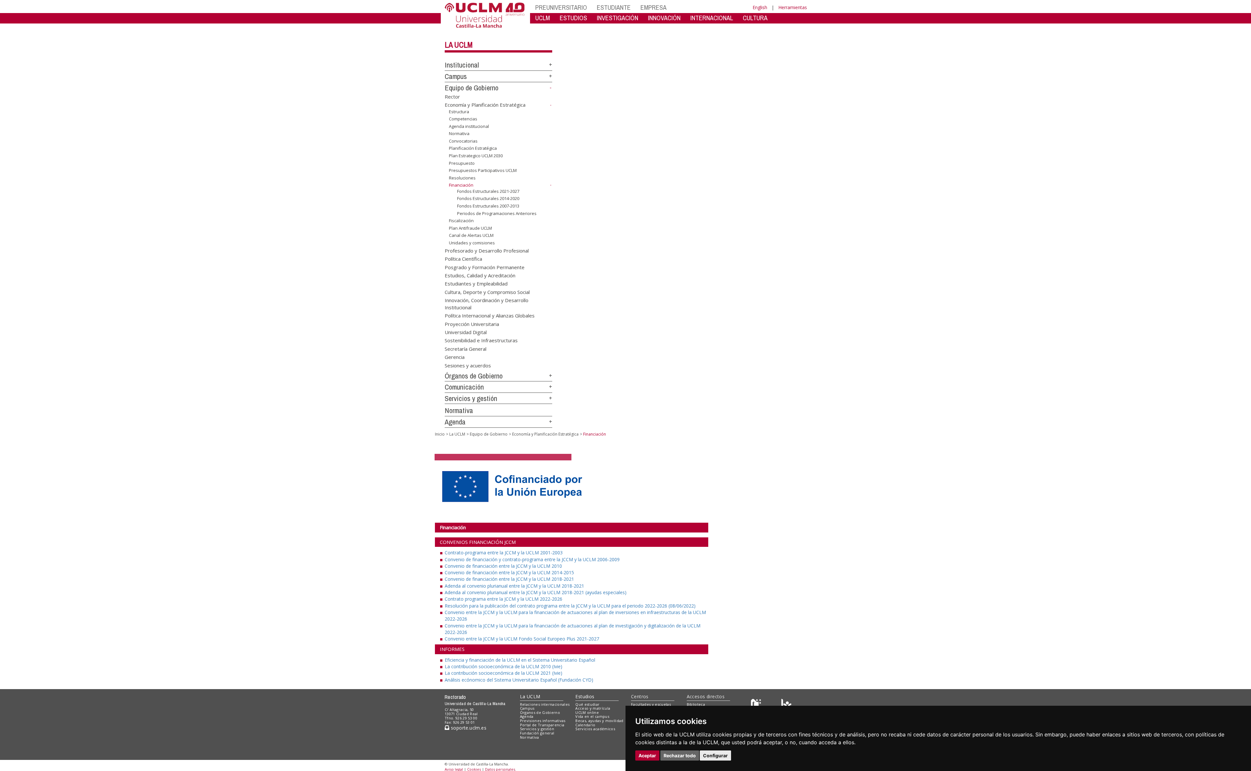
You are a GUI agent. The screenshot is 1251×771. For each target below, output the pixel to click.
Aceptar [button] (647, 755)
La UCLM (459, 44)
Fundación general (537, 733)
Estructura (459, 112)
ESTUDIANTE (614, 7)
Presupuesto (462, 163)
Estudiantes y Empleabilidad (476, 283)
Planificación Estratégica (473, 148)
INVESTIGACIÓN (617, 17)
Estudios (584, 696)
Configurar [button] (715, 755)
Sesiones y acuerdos (468, 365)
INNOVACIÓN (664, 17)
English (760, 7)
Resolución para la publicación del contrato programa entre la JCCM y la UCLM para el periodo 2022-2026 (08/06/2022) (570, 606)
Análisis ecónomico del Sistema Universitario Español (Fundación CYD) (519, 680)
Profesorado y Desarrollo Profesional (487, 250)
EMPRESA (653, 7)
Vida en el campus (592, 716)
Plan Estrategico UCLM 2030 (476, 156)
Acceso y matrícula (592, 708)
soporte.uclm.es (467, 728)
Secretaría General (465, 348)
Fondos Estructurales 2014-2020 (488, 198)
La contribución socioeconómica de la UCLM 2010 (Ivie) (503, 666)
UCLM (542, 17)
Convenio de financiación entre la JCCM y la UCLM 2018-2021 (509, 579)
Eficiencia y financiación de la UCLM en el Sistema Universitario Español (520, 660)
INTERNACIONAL (711, 17)
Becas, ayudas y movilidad (599, 720)
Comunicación (464, 387)
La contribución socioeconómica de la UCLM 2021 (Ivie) (503, 673)
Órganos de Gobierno (474, 376)
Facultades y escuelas (651, 704)
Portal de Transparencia (542, 724)
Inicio (440, 434)
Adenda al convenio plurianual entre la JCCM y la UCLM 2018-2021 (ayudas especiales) (535, 592)
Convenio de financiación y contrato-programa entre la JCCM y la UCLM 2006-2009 (532, 559)
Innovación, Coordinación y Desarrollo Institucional (486, 303)
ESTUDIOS (573, 17)
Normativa (459, 133)
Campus (456, 76)
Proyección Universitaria (472, 323)
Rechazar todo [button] (680, 755)
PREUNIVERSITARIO (561, 7)
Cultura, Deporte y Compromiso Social (487, 291)
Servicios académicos (595, 728)
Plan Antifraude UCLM (470, 228)
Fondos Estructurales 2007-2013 (488, 206)
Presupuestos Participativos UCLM (483, 170)
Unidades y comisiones (472, 243)
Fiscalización (461, 221)
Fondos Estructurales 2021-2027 (488, 191)
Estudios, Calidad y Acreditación (480, 275)
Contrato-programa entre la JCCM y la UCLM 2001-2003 (504, 552)
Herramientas (792, 7)
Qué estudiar (587, 704)
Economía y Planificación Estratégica (485, 104)
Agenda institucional (469, 126)
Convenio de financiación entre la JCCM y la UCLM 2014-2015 (509, 572)
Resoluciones (462, 178)
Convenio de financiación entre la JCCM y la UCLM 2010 (503, 566)
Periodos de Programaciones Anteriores (497, 213)
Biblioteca (696, 704)
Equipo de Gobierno (471, 88)
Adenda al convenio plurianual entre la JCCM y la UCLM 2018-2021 (514, 586)
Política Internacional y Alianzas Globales (490, 315)
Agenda (455, 422)
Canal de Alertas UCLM (471, 235)
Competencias (463, 119)
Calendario (585, 724)
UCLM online (587, 712)
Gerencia (455, 357)
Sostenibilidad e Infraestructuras (481, 340)
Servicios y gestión (471, 398)
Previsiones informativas (543, 720)
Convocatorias (463, 141)
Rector (452, 96)
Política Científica (463, 258)
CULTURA (755, 17)
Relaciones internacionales (545, 704)
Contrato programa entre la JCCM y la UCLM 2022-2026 (503, 599)
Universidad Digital (466, 332)
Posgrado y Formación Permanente (485, 267)
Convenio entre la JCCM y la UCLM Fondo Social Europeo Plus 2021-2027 (522, 639)
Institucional (462, 65)
